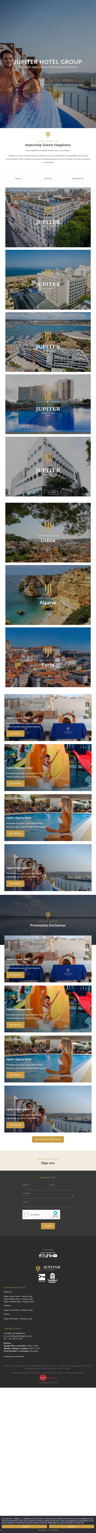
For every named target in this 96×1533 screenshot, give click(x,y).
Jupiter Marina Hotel (18, 868)
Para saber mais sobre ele (48, 1530)
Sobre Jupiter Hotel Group (21, 1366)
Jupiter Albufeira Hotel (19, 768)
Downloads (29, 1368)
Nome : (26, 1185)
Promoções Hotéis (70, 1373)
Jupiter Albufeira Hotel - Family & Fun (19, 1301)
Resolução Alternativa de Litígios (43, 1366)
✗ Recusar (71, 1526)
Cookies (67, 1368)
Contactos (7, 1366)
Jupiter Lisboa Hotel (18, 718)
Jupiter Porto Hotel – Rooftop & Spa (18, 1318)
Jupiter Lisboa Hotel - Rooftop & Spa (18, 1310)
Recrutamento (76, 1366)
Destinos (48, 178)
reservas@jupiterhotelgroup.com (18, 1336)
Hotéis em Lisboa (57, 1373)
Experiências (78, 178)
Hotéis (18, 178)
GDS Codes (87, 1366)
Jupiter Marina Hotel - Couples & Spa (18, 1299)
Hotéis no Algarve (43, 1373)
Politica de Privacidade (55, 1368)
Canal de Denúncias (63, 1366)
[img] (48, 342)
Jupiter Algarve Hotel (18, 818)
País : (52, 1185)
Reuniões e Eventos (28, 1373)
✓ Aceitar (24, 1526)
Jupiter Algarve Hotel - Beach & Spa (18, 1296)
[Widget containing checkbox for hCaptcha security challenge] (41, 1214)
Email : (26, 1202)
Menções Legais (40, 1368)
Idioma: (26, 1193)
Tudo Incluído (16, 1373)
